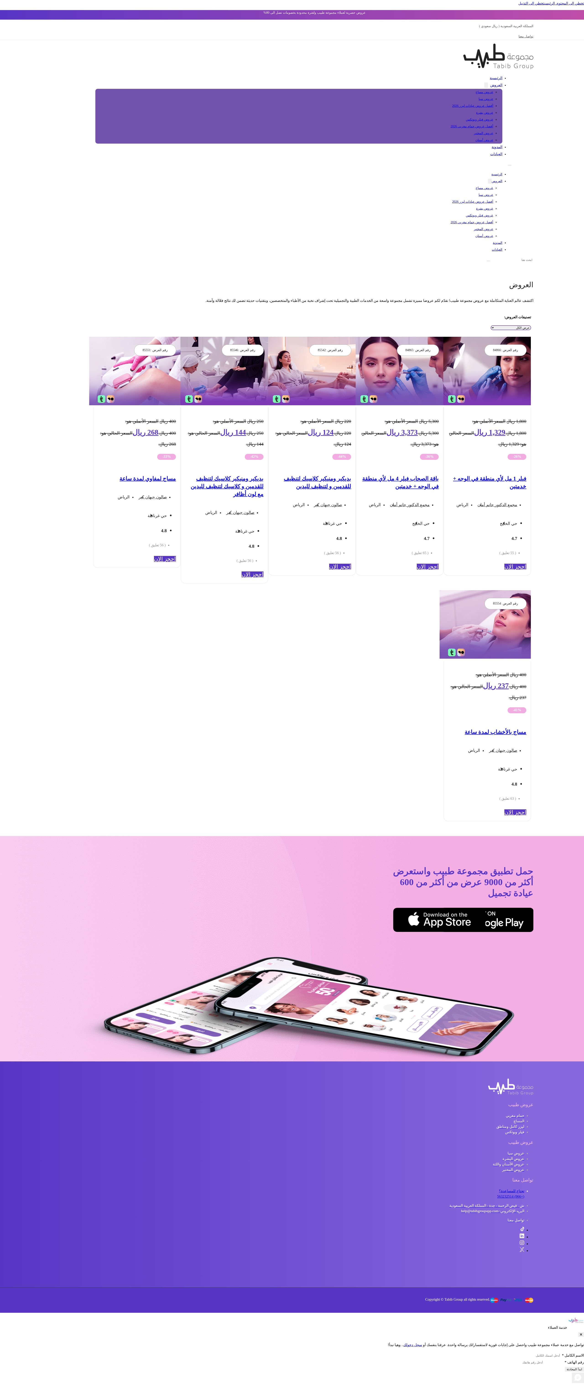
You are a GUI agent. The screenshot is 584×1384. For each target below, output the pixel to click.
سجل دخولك (412, 1345)
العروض (496, 85)
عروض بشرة (484, 112)
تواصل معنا (526, 36)
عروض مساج (484, 92)
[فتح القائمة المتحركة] (509, 165)
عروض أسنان (484, 140)
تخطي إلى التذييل (531, 3)
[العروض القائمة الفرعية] (486, 85)
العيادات (496, 154)
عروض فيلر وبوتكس (479, 119)
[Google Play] (510, 921)
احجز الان (515, 567)
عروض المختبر (483, 133)
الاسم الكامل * (573, 1355)
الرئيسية (496, 78)
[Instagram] (522, 1244)
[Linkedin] (522, 1237)
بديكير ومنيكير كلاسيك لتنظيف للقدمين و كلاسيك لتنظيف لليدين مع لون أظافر (227, 486)
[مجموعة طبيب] (510, 1094)
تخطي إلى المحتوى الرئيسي (564, 3)
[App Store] (462, 921)
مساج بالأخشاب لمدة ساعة (495, 732)
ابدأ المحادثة (574, 1369)
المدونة (497, 147)
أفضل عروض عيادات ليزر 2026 (472, 106)
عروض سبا (486, 99)
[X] (522, 1250)
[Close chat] (581, 1334)
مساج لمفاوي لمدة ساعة (148, 479)
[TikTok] (522, 1230)
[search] (488, 261)
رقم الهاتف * (574, 1362)
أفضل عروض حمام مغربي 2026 (472, 126)
